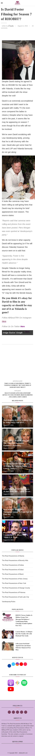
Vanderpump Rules (8, 601)
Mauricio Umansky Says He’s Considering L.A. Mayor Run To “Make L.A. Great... (15, 535)
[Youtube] (11, 687)
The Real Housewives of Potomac (13, 592)
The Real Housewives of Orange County (16, 588)
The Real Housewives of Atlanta (13, 556)
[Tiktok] (21, 712)
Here (4, 321)
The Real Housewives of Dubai (13, 569)
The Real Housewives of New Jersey (15, 579)
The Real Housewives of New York (14, 583)
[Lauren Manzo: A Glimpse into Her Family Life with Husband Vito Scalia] (8, 635)
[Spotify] (24, 681)
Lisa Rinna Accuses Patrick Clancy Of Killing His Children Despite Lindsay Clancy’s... (16, 466)
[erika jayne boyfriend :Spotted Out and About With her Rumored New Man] (8, 646)
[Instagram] (17, 712)
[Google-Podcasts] (17, 681)
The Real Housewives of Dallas (13, 565)
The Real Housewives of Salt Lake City (15, 597)
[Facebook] (9, 712)
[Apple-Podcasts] (11, 681)
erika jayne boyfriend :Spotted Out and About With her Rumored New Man (23, 647)
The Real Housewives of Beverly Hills (15, 560)
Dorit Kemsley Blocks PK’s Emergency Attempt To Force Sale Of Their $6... (17, 512)
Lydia (12, 26)
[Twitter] (13, 712)
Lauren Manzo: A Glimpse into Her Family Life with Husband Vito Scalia (24, 634)
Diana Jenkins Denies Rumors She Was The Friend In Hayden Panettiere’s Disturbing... (16, 443)
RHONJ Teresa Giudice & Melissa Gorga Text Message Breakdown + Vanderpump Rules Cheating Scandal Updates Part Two (24, 620)
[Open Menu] (2, 3)
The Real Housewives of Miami (13, 574)
